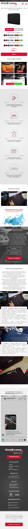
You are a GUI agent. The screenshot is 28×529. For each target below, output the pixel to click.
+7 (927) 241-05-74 (23, 0)
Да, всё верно (18, 84)
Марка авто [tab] (19, 29)
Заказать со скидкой (14, 258)
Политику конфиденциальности (15, 262)
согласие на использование (14, 516)
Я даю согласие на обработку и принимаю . (14, 262)
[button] (26, 4)
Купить (14, 54)
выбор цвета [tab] (9, 29)
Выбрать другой (10, 84)
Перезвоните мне (14, 456)
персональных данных (18, 261)
